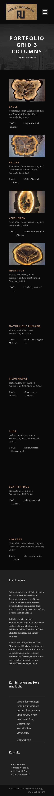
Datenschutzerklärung (31, 788)
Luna (13, 431)
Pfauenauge (18, 378)
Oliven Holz (14, 547)
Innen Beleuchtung (30, 111)
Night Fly (16, 270)
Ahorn (12, 330)
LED (42, 111)
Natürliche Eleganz (25, 326)
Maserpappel (33, 438)
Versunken (17, 218)
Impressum (14, 788)
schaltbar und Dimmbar (20, 114)
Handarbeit (14, 111)
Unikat (26, 117)
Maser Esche (15, 225)
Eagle (13, 106)
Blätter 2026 (19, 486)
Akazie (12, 275)
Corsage (15, 539)
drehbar (12, 383)
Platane (30, 386)
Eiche (11, 491)
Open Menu (45, 12)
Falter (14, 162)
